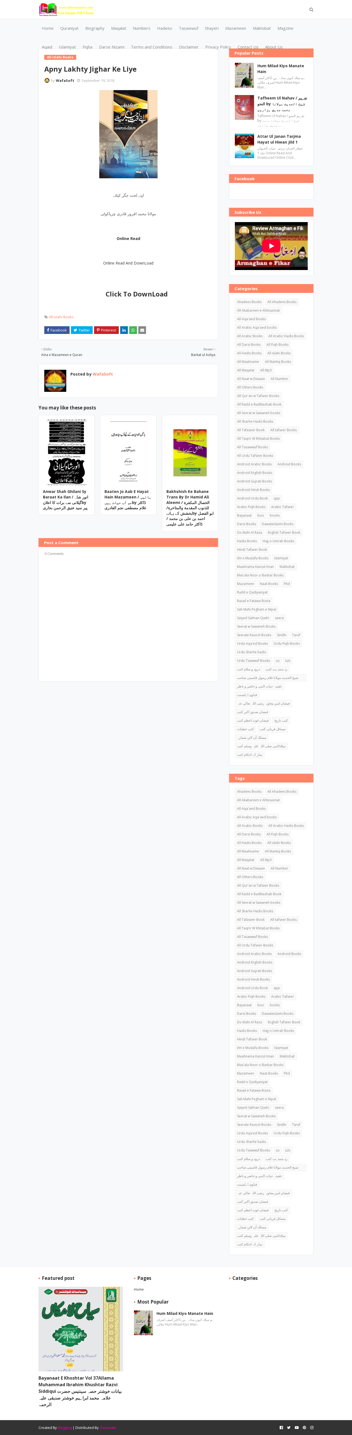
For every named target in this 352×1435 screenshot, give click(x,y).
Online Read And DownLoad (128, 263)
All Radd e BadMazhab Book (259, 404)
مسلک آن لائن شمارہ (251, 737)
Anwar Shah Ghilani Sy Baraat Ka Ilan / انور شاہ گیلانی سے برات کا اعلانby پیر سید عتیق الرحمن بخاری (65, 499)
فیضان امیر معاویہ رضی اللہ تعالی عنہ (263, 703)
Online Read (128, 238)
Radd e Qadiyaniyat (252, 592)
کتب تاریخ (281, 720)
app (277, 498)
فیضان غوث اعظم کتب (253, 720)
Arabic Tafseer (282, 507)
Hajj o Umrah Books (278, 541)
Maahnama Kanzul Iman (255, 566)
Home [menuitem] (48, 28)
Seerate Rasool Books (254, 635)
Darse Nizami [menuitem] (111, 47)
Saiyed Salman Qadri (253, 618)
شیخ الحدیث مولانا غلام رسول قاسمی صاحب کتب (267, 678)
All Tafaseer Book (251, 430)
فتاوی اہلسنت (247, 694)
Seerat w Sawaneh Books (256, 626)
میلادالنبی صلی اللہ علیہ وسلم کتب (261, 746)
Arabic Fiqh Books (251, 507)
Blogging (65, 1427)
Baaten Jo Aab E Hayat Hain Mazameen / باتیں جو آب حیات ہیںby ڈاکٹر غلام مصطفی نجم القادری (128, 499)
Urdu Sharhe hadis (251, 652)
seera (279, 618)
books (275, 515)
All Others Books (250, 387)
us (277, 660)
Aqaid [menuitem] (47, 47)
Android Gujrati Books (254, 481)
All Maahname (248, 361)
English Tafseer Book (284, 532)
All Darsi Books (249, 344)
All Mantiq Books (278, 361)
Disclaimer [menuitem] (189, 47)
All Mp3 (266, 370)
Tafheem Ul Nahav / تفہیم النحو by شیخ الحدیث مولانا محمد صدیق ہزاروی (282, 103)
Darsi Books (246, 524)
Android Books (289, 464)
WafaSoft (65, 80)
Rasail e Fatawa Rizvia (253, 600)
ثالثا (287, 660)
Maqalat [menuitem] (118, 28)
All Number (279, 378)
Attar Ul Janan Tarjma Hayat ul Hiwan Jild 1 (279, 139)
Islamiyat (281, 558)
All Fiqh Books (277, 344)
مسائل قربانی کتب (272, 729)
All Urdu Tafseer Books (255, 455)
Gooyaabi (108, 1427)
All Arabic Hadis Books (286, 336)
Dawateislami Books (277, 524)
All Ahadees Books (281, 302)
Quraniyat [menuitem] (69, 28)
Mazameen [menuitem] (235, 28)
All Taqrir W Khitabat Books (258, 438)
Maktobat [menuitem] (262, 28)
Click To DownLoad (137, 293)
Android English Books (254, 472)
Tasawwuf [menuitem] (188, 28)
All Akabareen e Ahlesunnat (258, 310)
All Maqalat (245, 370)
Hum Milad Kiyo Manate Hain (280, 68)
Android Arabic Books (254, 464)
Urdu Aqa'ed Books (252, 643)
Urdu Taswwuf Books (253, 660)
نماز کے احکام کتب (249, 754)
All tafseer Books (283, 430)
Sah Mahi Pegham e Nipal (256, 609)
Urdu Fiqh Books (287, 643)
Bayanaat (244, 515)
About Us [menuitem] (274, 47)
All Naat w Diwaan (251, 378)
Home (139, 1289)
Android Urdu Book (252, 498)
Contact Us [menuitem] (248, 47)
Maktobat (287, 566)
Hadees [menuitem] (164, 28)
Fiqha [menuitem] (87, 47)
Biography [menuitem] (95, 28)
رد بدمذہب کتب (276, 669)
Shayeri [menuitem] (212, 28)
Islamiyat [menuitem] (67, 47)
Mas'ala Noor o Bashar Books (260, 575)
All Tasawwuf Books (252, 447)
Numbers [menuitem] (141, 28)
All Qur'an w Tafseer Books (258, 395)
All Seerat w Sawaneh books (258, 413)
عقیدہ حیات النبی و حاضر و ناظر (259, 686)
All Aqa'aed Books (251, 319)
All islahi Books (61, 316)
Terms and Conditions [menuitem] (151, 47)
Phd (287, 583)
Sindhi (281, 635)
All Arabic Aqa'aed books (257, 327)
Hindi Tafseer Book (252, 549)
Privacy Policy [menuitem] (218, 47)
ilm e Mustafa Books (252, 558)
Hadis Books (247, 541)
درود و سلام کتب (248, 669)
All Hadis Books (249, 353)
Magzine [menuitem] (285, 28)
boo (260, 515)
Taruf (296, 635)
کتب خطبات (245, 729)
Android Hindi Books (253, 489)
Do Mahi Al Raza (249, 532)
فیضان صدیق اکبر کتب (252, 712)
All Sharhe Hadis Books (255, 421)
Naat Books (269, 583)
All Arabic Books (250, 336)
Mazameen (245, 583)
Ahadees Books (249, 302)
